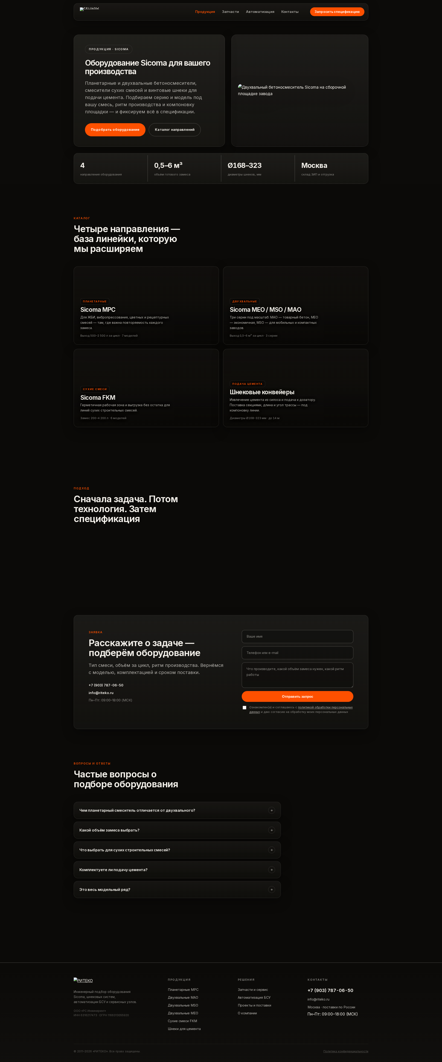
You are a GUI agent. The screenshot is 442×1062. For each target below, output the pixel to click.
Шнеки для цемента (184, 1029)
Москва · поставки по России (331, 1007)
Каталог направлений (175, 129)
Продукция (205, 11)
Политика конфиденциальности (345, 1051)
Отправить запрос (297, 696)
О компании (247, 1013)
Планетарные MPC (183, 990)
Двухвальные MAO (183, 997)
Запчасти (230, 11)
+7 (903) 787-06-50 (106, 685)
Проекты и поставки (254, 1005)
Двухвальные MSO (183, 1005)
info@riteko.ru (101, 693)
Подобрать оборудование (115, 129)
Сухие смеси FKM (182, 1021)
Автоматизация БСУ (254, 997)
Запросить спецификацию (337, 12)
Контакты (290, 11)
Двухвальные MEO (183, 1013)
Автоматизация (260, 11)
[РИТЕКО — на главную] (89, 11)
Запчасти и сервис (253, 990)
